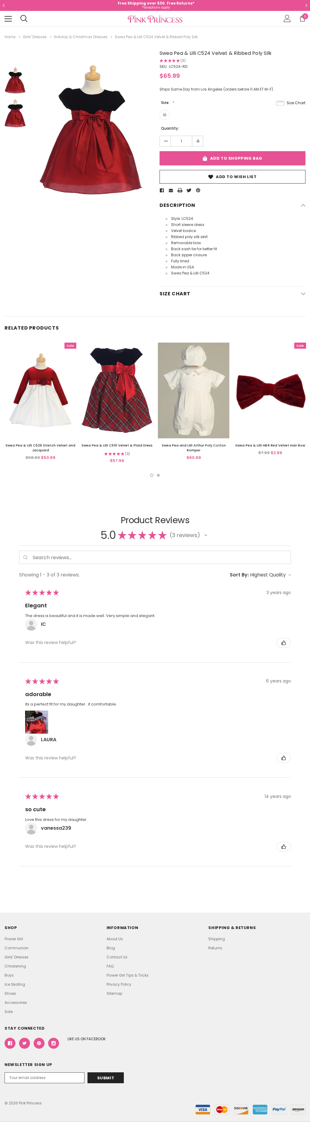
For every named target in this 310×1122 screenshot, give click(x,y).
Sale (9, 1011)
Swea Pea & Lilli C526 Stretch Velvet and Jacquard (40, 448)
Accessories (16, 1002)
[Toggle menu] (8, 18)
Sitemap (114, 993)
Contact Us (117, 957)
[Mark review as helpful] (283, 643)
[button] (205, 535)
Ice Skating (15, 984)
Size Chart (296, 102)
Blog (111, 948)
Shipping (216, 938)
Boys (9, 975)
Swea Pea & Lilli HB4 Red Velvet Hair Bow (270, 445)
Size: (165, 102)
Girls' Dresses (16, 957)
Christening (15, 966)
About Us (115, 938)
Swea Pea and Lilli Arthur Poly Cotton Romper (194, 448)
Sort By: (239, 574)
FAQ (110, 966)
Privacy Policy (119, 984)
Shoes (10, 993)
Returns (215, 948)
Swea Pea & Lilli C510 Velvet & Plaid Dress (117, 445)
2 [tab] (158, 475)
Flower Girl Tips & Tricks (128, 975)
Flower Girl (14, 938)
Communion (16, 948)
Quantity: (170, 128)
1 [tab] (151, 475)
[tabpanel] (40, 402)
